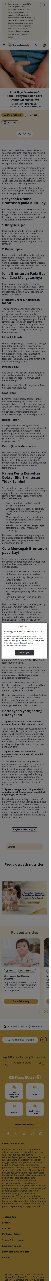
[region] (24, 640)
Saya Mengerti (24, 653)
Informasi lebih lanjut (18, 645)
